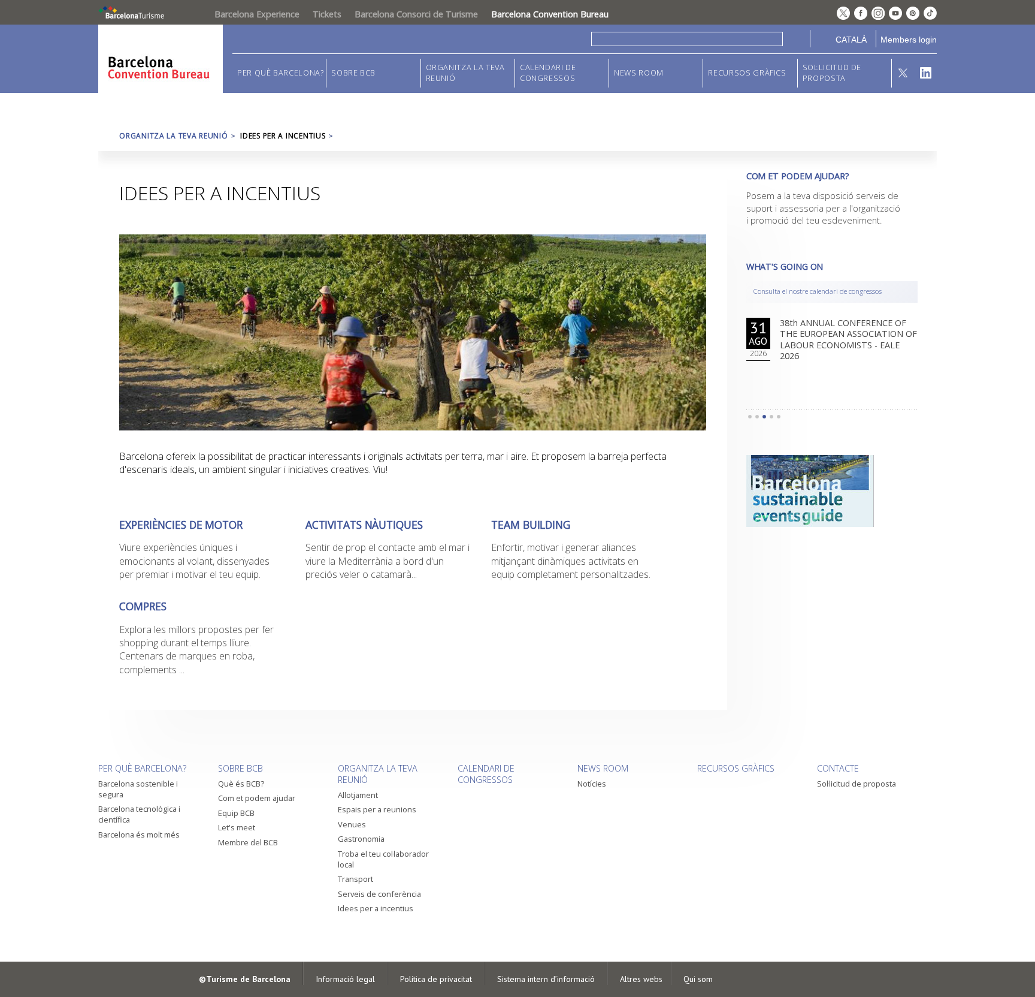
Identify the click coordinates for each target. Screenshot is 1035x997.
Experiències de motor (181, 525)
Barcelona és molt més (139, 834)
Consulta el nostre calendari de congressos (817, 291)
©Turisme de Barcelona (244, 979)
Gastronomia (361, 838)
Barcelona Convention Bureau (550, 14)
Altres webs (641, 979)
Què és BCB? (241, 783)
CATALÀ (851, 39)
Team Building (530, 525)
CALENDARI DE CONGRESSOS (548, 72)
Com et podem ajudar (256, 798)
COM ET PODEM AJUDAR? (797, 176)
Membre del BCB (248, 842)
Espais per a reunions (377, 809)
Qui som (698, 979)
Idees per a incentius (375, 908)
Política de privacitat (436, 979)
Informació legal (345, 979)
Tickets (327, 14)
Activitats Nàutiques (364, 525)
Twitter (903, 73)
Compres (142, 606)
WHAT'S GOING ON (785, 266)
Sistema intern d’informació (546, 979)
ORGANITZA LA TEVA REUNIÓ (465, 72)
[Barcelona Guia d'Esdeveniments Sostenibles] (832, 491)
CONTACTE (838, 768)
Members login (908, 39)
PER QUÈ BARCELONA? (280, 73)
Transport (355, 878)
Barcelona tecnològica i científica (139, 814)
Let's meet (236, 827)
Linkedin (926, 73)
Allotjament (358, 795)
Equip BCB (236, 813)
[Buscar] (796, 38)
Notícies (591, 783)
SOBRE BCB (353, 73)
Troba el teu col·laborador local (383, 859)
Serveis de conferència (379, 893)
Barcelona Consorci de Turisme (416, 14)
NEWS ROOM (639, 73)
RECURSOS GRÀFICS (747, 73)
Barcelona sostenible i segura (138, 789)
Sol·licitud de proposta (832, 72)
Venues (352, 824)
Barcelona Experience (256, 14)
